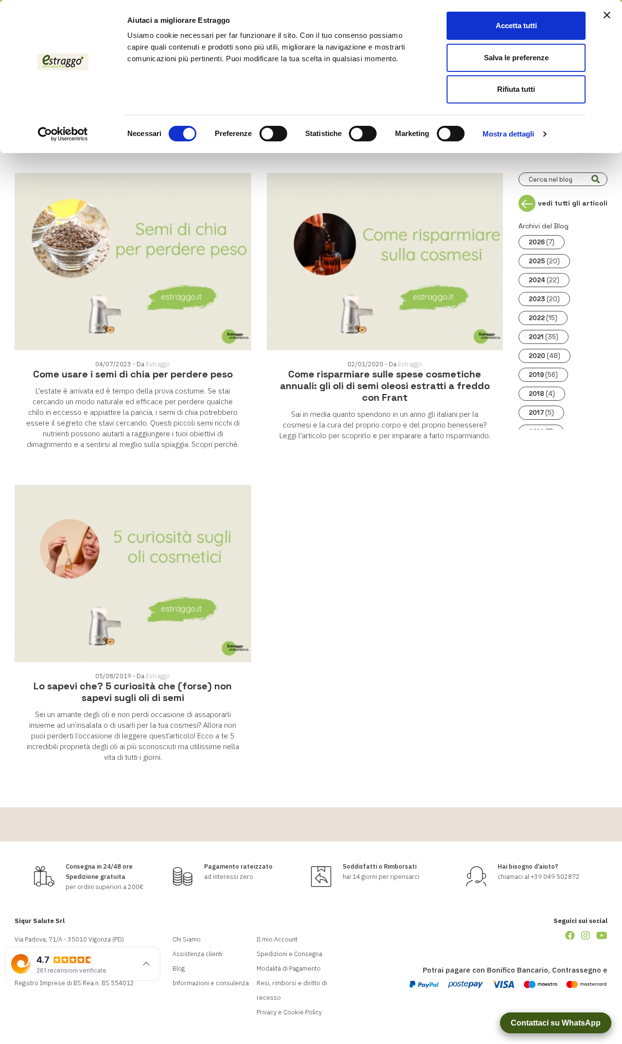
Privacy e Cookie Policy (289, 1012)
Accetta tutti (516, 25)
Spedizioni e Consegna (289, 954)
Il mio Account (277, 939)
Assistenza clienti (198, 954)
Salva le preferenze (516, 57)
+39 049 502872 (555, 877)
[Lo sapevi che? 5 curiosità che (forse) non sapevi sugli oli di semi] (133, 573)
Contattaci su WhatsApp (556, 1023)
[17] (595, 179)
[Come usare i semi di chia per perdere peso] (133, 261)
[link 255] (570, 935)
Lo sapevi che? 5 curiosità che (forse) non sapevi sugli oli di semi (133, 691)
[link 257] (601, 935)
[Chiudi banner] (607, 15)
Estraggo (158, 364)
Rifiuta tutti (516, 89)
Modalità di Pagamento (289, 968)
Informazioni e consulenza (211, 983)
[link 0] (62, 134)
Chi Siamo (187, 939)
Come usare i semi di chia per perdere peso (133, 374)
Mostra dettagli (509, 134)
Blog (179, 968)
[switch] (273, 133)
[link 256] (585, 935)
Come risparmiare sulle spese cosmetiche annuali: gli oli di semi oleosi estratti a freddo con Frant (385, 385)
